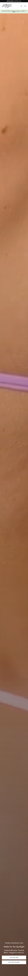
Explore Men (14, 957)
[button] (21, 6)
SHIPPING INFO (17, 1)
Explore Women (14, 962)
